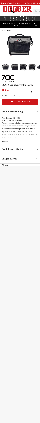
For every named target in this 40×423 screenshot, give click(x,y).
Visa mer (5, 141)
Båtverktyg (7, 30)
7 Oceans (5, 165)
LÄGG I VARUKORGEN (20, 102)
